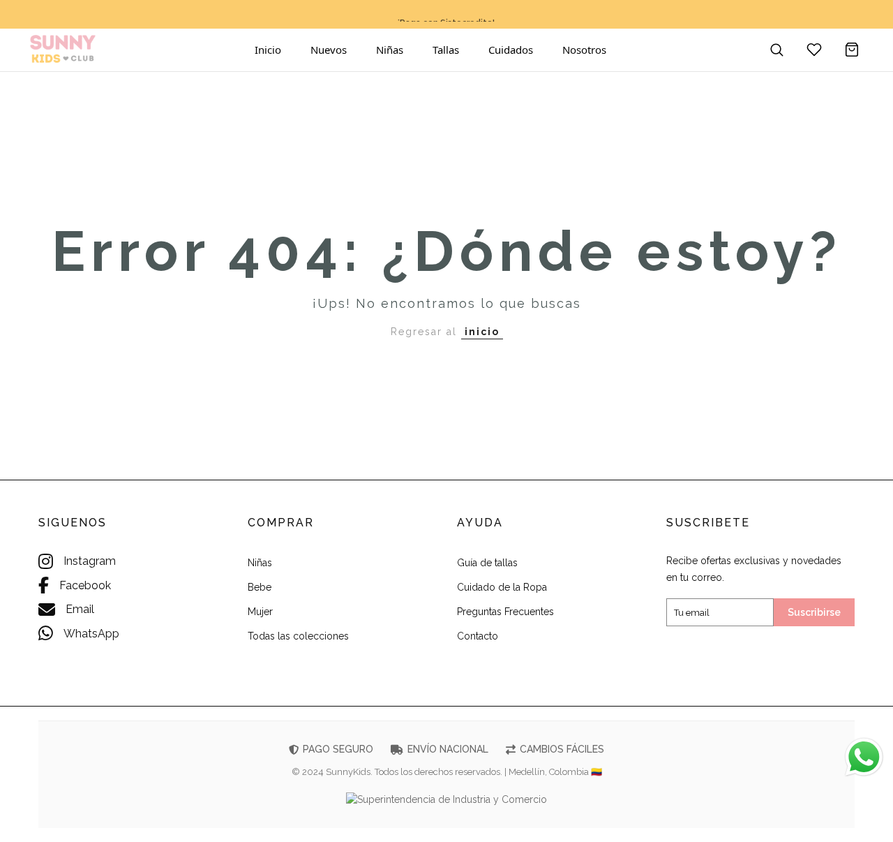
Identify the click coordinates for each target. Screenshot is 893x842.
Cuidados (510, 50)
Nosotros (584, 50)
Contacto (477, 636)
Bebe (259, 587)
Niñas (389, 50)
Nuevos (328, 50)
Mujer (260, 611)
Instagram (89, 561)
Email (80, 609)
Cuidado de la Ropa (502, 587)
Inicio (268, 50)
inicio (482, 331)
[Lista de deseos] (814, 49)
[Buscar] (776, 49)
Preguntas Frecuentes (505, 611)
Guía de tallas (487, 562)
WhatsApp (91, 633)
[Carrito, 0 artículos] (852, 49)
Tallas (446, 50)
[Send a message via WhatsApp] (864, 757)
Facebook (85, 585)
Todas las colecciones (298, 636)
